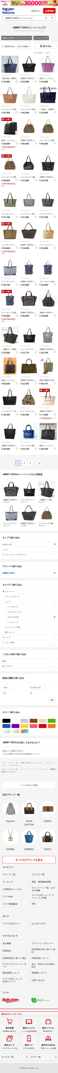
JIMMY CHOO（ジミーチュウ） (15, 38)
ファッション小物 (12, 627)
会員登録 (49, 10)
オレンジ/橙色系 (55, 726)
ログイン (35, 10)
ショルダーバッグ (14, 611)
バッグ (8, 601)
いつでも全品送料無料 (29, 1029)
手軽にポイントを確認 (48, 1046)
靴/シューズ (10, 632)
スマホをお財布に (29, 1046)
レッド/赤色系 (46, 726)
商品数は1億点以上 (9, 1029)
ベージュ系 (46, 720)
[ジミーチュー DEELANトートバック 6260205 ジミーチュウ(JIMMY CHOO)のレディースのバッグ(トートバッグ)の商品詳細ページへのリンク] (29, 199)
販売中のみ (10, 46)
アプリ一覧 (36, 1057)
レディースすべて (12, 596)
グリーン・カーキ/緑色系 (55, 720)
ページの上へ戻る (29, 784)
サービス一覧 (8, 1057)
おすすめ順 (22, 46)
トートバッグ (39, 38)
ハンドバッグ (13, 622)
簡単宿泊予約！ (48, 1029)
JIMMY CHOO (8, 572)
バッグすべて (13, 606)
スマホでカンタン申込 (9, 1046)
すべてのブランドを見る (29, 860)
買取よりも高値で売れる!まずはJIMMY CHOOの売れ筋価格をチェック (21, 752)
